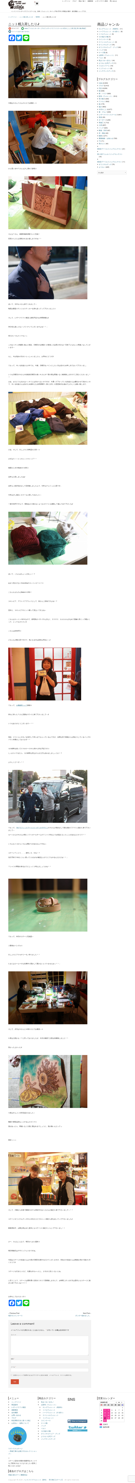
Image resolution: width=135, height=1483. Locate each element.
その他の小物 (103, 37)
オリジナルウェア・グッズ (108, 47)
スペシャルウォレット (107, 42)
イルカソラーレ (104, 66)
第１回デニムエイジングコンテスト (110, 154)
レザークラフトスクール (54, 28)
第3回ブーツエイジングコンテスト (109, 149)
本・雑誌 (102, 133)
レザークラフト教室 (101, 1)
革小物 (79, 28)
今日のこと (66, 28)
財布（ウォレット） (106, 96)
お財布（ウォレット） (107, 55)
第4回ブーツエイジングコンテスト (109, 162)
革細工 (84, 28)
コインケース (103, 39)
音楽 (100, 117)
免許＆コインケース (15, 1315)
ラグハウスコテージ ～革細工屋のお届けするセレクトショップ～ (22, 1451)
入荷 (71, 28)
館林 (100, 136)
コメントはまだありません (20, 31)
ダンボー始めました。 (83, 1315)
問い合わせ (113, 1)
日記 (75, 28)
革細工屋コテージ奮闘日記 (17, 1475)
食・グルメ (103, 112)
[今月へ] (119, 1402)
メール (13, 1367)
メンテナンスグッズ (106, 71)
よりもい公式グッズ (106, 63)
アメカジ (31, 28)
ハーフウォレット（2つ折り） (109, 31)
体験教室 (90, 1)
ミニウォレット (104, 68)
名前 (12, 1359)
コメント (13, 1335)
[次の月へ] (122, 1402)
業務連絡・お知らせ (106, 138)
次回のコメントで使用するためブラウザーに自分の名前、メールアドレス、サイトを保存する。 (43, 1375)
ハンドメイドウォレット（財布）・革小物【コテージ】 (43, 1480)
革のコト (102, 143)
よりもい (102, 167)
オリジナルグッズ (105, 44)
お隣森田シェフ (21, 705)
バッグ (101, 50)
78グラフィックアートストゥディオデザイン (32, 827)
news (26, 28)
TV (100, 141)
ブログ (74, 1)
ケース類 (102, 52)
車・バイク (103, 93)
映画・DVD (103, 130)
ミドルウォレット (105, 34)
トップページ (66, 1)
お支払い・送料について (20, 1423)
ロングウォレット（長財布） (109, 29)
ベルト (101, 58)
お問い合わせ (16, 1415)
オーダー (38, 28)
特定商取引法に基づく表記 (20, 1420)
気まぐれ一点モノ (105, 60)
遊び (100, 107)
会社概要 (14, 1412)
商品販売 (14, 1405)
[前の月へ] (115, 1402)
